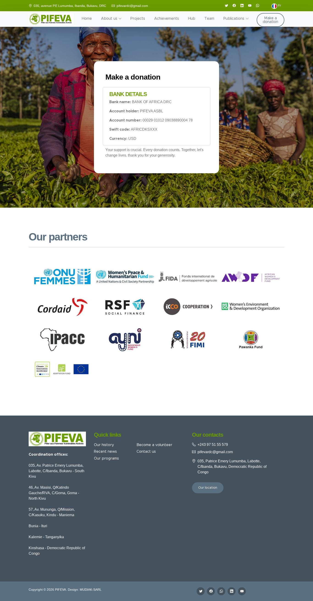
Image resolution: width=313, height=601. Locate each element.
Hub (191, 18)
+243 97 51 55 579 (213, 445)
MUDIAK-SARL (91, 589)
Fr (279, 5)
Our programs (106, 458)
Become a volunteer (154, 445)
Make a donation (270, 20)
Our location (207, 487)
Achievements (166, 18)
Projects (137, 18)
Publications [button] (233, 18)
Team (209, 18)
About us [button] (109, 18)
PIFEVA (60, 589)
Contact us (146, 451)
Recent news (105, 451)
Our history (104, 445)
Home (87, 18)
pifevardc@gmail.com (132, 6)
